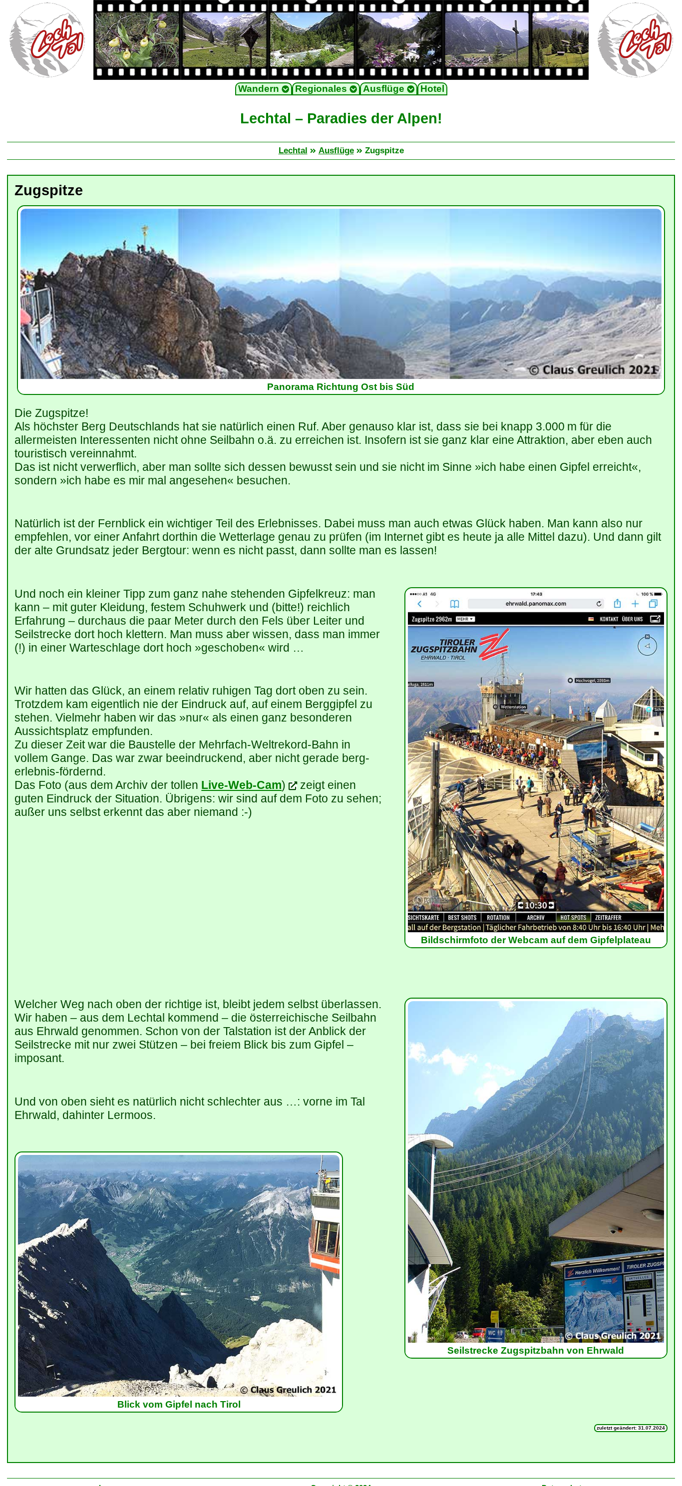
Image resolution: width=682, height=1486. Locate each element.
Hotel (432, 88)
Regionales (322, 88)
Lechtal (293, 150)
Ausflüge (385, 88)
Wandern (260, 88)
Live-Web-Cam (241, 784)
